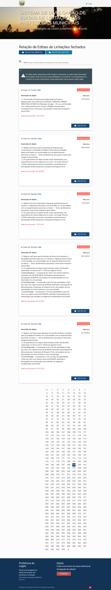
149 (74, 448)
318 (79, 517)
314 (57, 517)
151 (84, 448)
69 (74, 416)
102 (79, 429)
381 (74, 543)
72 (47, 419)
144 (47, 448)
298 (57, 510)
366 (79, 536)
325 (74, 520)
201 (52, 471)
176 (46, 461)
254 (79, 491)
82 (58, 422)
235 (63, 484)
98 (58, 429)
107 (63, 432)
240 (47, 487)
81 (52, 422)
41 (52, 406)
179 (63, 461)
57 (52, 412)
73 (52, 419)
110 (79, 432)
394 (57, 549)
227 (63, 481)
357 (74, 533)
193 (52, 468)
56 (47, 412)
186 (57, 464)
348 (68, 530)
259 (63, 494)
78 (79, 419)
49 (52, 409)
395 (63, 549)
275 (63, 500)
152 (46, 451)
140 (68, 445)
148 (68, 448)
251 (63, 491)
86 (79, 422)
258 (57, 494)
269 (74, 497)
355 (63, 533)
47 (85, 406)
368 (46, 539)
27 (63, 399)
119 (84, 435)
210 (57, 474)
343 (85, 526)
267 (63, 497)
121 (52, 438)
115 (63, 435)
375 (84, 539)
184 (46, 464)
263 (84, 494)
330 (57, 523)
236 (68, 484)
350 (79, 530)
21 (74, 396)
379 (63, 543)
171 (63, 458)
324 (68, 520)
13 (74, 393)
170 (57, 458)
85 (74, 422)
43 (63, 406)
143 (84, 445)
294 (79, 507)
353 (52, 533)
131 (63, 442)
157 (73, 451)
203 (63, 471)
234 (57, 484)
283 (63, 504)
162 (57, 455)
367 (84, 536)
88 (47, 425)
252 (68, 491)
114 (57, 435)
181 (73, 461)
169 (52, 458)
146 (57, 448)
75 (63, 419)
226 (57, 481)
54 (79, 409)
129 (52, 442)
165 (73, 455)
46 (79, 406)
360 (46, 536)
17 (52, 396)
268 (68, 497)
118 (79, 435)
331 (63, 523)
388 (68, 546)
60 (68, 412)
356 (68, 533)
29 (74, 399)
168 (46, 458)
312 (46, 517)
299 (63, 510)
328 (46, 523)
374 (79, 539)
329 (52, 523)
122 (57, 438)
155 (63, 451)
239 (84, 484)
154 (57, 451)
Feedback (64, 574)
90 (58, 425)
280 (46, 504)
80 (47, 422)
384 (47, 546)
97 (52, 429)
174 (79, 458)
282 (57, 504)
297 (52, 510)
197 (74, 468)
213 (74, 474)
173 (74, 458)
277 (74, 500)
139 (63, 445)
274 (57, 500)
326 (79, 520)
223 (84, 478)
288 (46, 507)
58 (58, 412)
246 (79, 487)
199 (84, 468)
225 (52, 481)
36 (68, 403)
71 (85, 416)
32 (47, 403)
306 (57, 513)
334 (79, 523)
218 (57, 478)
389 (74, 546)
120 (46, 438)
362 (57, 536)
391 (84, 546)
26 (58, 399)
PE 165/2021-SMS (35, 139)
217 (52, 478)
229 (74, 481)
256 (46, 494)
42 (58, 406)
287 (84, 504)
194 (57, 468)
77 (74, 419)
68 (68, 416)
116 (68, 435)
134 (79, 442)
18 (58, 396)
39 (85, 403)
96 (47, 429)
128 (46, 442)
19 (63, 396)
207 (84, 471)
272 (46, 500)
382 (79, 543)
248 (47, 491)
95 (85, 425)
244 (68, 487)
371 (63, 539)
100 (68, 429)
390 (79, 546)
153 (52, 451)
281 (52, 504)
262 (79, 494)
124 (68, 438)
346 (57, 530)
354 (57, 533)
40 (47, 406)
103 (84, 429)
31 (85, 399)
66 (58, 416)
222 (79, 478)
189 (74, 464)
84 (68, 422)
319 (84, 517)
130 (57, 442)
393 (52, 549)
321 (52, 520)
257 (52, 494)
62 (79, 412)
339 (63, 526)
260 (68, 494)
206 (79, 471)
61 (74, 412)
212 (68, 474)
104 (46, 432)
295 (84, 507)
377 (52, 543)
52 (69, 409)
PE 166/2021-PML (34, 194)
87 (85, 422)
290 (57, 507)
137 (52, 445)
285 (74, 504)
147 (63, 448)
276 (68, 500)
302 (79, 510)
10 (58, 393)
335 (84, 523)
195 (63, 468)
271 (84, 497)
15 (85, 393)
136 (46, 445)
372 (68, 539)
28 (68, 399)
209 (52, 474)
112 (46, 435)
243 (63, 487)
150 (79, 448)
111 (84, 432)
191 (84, 464)
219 (63, 478)
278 (79, 500)
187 (63, 464)
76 (68, 419)
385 (52, 546)
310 (79, 513)
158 (79, 451)
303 (84, 510)
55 (85, 409)
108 (68, 432)
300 (68, 510)
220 (68, 478)
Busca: (46, 62)
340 (68, 526)
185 (52, 464)
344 (47, 530)
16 (47, 396)
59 (63, 412)
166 (79, 455)
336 (46, 526)
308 (68, 513)
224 (47, 481)
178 (57, 461)
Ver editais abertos (33, 52)
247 (85, 487)
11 (63, 393)
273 (52, 500)
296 (46, 510)
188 (68, 464)
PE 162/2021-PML (35, 247)
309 (74, 513)
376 (46, 543)
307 (63, 513)
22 (79, 396)
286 (79, 504)
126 (79, 438)
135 (84, 442)
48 (47, 409)
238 (79, 484)
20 (68, 396)
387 (63, 546)
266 (57, 497)
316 (68, 517)
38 (79, 403)
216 (46, 478)
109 (74, 432)
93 (74, 425)
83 (63, 422)
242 (57, 487)
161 (52, 455)
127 (84, 438)
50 (58, 409)
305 (52, 513)
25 (52, 399)
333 (74, 523)
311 (84, 513)
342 (79, 526)
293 (74, 507)
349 (74, 530)
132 (68, 442)
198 (79, 468)
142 (79, 445)
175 (84, 458)
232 (46, 484)
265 (52, 497)
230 (79, 481)
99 (63, 429)
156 (68, 451)
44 (68, 406)
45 (74, 406)
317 (74, 517)
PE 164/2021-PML (35, 324)
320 (46, 520)
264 (47, 497)
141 (74, 445)
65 (52, 416)
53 (74, 409)
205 (74, 471)
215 (84, 474)
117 (73, 435)
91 (63, 425)
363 (63, 536)
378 (57, 543)
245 (74, 487)
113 (52, 435)
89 (52, 425)
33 (52, 403)
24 (47, 399)
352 (46, 533)
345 (52, 530)
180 (68, 461)
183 (84, 461)
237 (74, 484)
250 (57, 491)
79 (85, 419)
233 (52, 484)
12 (69, 393)
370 (57, 539)
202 (57, 471)
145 (52, 448)
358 (79, 533)
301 (74, 510)
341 (74, 526)
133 (74, 442)
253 (74, 491)
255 (84, 491)
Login (90, 4)
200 (46, 471)
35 (63, 403)
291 (63, 507)
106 (57, 432)
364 (68, 536)
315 (63, 517)
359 (84, 533)
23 (85, 396)
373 (74, 539)
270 (79, 497)
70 (79, 416)
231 (84, 481)
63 (85, 412)
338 (57, 526)
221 (74, 478)
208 (46, 474)
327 (84, 520)
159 (84, 451)
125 (73, 438)
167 (84, 455)
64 (47, 416)
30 (79, 399)
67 (63, 416)
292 (68, 507)
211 (63, 474)
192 (46, 468)
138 (57, 445)
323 (63, 520)
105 (52, 432)
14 (79, 393)
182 (79, 461)
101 (73, 429)
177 (52, 461)
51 (63, 409)
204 (68, 471)
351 (84, 530)
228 (68, 481)
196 (68, 468)
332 (68, 523)
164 (68, 455)
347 (63, 530)
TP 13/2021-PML (34, 90)
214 (79, 474)
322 (57, 520)
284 (68, 504)
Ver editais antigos (60, 52)
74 (58, 419)
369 (52, 539)
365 (74, 536)
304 (47, 513)
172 (68, 458)
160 (46, 455)
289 (52, 507)
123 (63, 438)
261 (74, 494)
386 (57, 546)
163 (63, 455)
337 (52, 526)
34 (58, 403)
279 (84, 500)
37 (74, 403)
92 (68, 425)
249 (52, 491)
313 (52, 517)
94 (79, 425)
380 (68, 543)
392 (46, 549)
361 (52, 536)
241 (52, 487)
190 (79, 464)
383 (84, 543)
